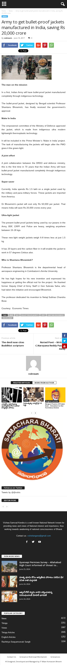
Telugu (4, 623)
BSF (17, 315)
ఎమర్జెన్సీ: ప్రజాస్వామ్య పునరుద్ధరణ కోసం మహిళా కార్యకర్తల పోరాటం (11, 406)
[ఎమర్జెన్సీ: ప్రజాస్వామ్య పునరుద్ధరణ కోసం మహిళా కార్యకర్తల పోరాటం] (12, 394)
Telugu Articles (8, 632)
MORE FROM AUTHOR (44, 382)
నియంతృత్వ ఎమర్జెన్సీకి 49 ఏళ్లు (32, 404)
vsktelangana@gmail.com (39, 536)
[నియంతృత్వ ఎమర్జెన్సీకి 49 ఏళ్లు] (33, 394)
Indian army (7, 318)
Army (11, 315)
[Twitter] (34, 542)
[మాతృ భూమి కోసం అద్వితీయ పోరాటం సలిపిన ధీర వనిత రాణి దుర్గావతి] (9, 581)
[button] (62, 4)
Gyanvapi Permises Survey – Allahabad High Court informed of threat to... (40, 564)
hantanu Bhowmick (56, 315)
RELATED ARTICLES (21, 382)
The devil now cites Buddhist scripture (13, 344)
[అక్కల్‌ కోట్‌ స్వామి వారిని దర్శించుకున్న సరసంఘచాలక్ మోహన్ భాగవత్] (9, 596)
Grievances (55, 657)
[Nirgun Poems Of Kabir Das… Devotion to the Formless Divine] (55, 394)
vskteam (8, 38)
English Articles (52, 401)
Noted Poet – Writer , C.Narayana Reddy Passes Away (50, 345)
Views (4, 628)
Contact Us (11, 657)
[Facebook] (27, 542)
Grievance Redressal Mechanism (33, 657)
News (5, 16)
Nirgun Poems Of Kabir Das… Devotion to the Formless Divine (55, 406)
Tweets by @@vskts (11, 492)
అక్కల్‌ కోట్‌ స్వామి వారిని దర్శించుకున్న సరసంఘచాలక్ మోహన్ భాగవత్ (35, 594)
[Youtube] (40, 542)
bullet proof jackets (30, 315)
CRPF (43, 315)
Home (4, 11)
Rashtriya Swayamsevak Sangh (16, 642)
